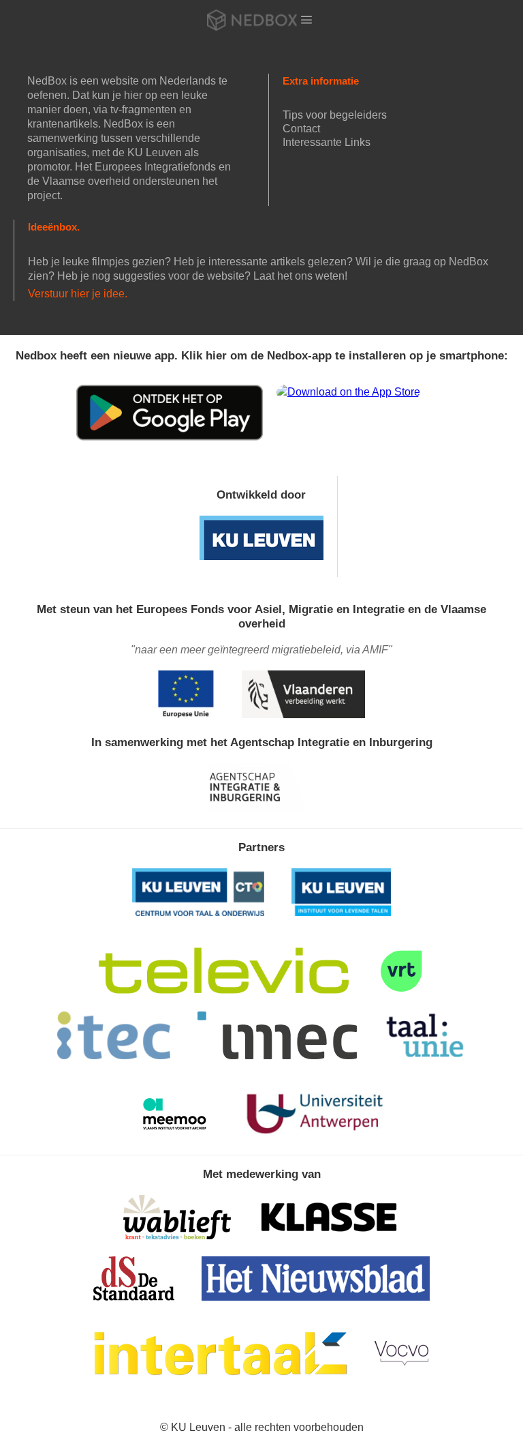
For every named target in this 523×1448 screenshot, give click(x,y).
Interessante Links (326, 142)
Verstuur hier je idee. (77, 293)
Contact (301, 128)
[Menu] (306, 20)
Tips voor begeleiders (335, 115)
